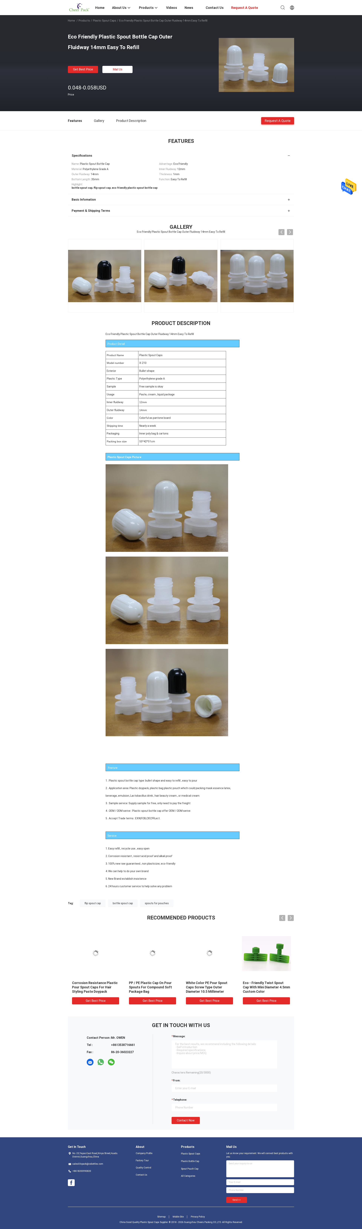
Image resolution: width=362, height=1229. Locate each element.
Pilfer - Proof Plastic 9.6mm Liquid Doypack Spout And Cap (207, 987)
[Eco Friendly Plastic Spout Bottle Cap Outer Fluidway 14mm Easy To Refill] (256, 64)
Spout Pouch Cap (189, 1168)
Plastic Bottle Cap (190, 1161)
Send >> (236, 1200)
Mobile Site (178, 1216)
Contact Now (186, 1120)
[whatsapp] (100, 1062)
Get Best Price (83, 69)
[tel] (121, 1062)
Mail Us (117, 69)
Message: (179, 1036)
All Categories (188, 1176)
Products (84, 20)
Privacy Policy (198, 1216)
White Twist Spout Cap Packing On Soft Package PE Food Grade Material (94, 987)
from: (176, 1080)
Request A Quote (278, 120)
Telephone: (180, 1099)
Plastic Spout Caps (104, 20)
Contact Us (141, 1175)
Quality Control (143, 1167)
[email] (90, 1062)
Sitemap (161, 1216)
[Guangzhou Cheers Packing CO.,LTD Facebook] (71, 1182)
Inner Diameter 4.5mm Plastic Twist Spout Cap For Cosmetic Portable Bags (152, 987)
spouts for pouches (157, 903)
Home (71, 20)
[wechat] (111, 1062)
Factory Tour (142, 1160)
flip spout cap (92, 903)
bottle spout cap (123, 903)
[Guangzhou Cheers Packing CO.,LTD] (79, 7)
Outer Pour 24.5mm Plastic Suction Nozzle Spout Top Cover (264, 987)
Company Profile (144, 1153)
